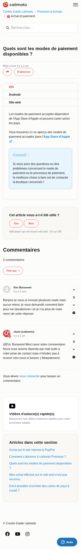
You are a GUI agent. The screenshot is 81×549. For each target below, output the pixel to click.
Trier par (11, 270)
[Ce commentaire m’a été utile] (74, 290)
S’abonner (23, 71)
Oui (16, 223)
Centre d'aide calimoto (18, 11)
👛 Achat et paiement (21, 16)
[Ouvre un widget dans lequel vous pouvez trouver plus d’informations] (67, 542)
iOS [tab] (11, 87)
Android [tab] (15, 94)
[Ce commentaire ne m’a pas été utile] (74, 305)
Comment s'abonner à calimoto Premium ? (37, 456)
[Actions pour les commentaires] (73, 313)
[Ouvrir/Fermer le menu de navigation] (75, 5)
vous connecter (29, 376)
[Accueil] (15, 4)
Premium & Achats (49, 11)
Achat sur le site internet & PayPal (32, 449)
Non (31, 223)
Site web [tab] (15, 102)
